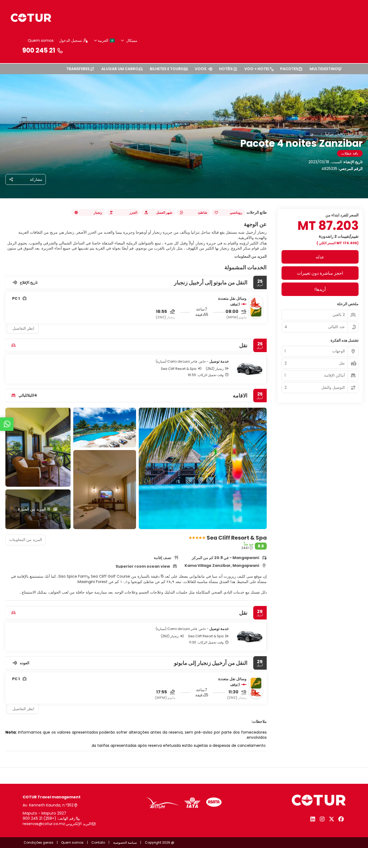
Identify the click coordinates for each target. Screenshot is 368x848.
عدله (320, 257)
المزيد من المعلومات (250, 256)
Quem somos (41, 40)
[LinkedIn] (312, 819)
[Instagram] (322, 819)
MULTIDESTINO (324, 68)
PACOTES (289, 68)
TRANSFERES (78, 68)
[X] (331, 819)
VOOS (200, 68)
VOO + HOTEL (257, 68)
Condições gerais (38, 842)
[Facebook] (341, 819)
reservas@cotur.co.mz (44, 823)
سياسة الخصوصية (125, 842)
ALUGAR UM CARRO (119, 68)
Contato (98, 842)
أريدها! (320, 289)
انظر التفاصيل (23, 328)
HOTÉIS (226, 68)
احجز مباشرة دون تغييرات (320, 273)
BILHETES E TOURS (166, 68)
